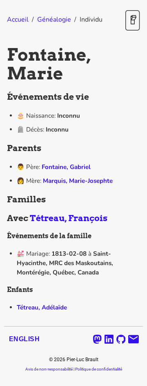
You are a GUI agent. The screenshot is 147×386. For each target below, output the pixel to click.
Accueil (18, 19)
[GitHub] (121, 339)
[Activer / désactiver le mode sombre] (132, 21)
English (24, 339)
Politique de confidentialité (98, 369)
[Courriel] (133, 339)
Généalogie (54, 19)
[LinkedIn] (109, 339)
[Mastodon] (97, 339)
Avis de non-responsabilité (49, 369)
